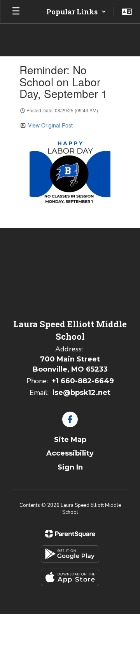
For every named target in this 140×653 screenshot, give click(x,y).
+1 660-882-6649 (83, 381)
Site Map (70, 439)
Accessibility (70, 453)
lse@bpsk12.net (81, 392)
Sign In (70, 467)
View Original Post (50, 125)
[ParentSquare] (70, 534)
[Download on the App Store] (70, 577)
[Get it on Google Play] (70, 554)
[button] (76, 11)
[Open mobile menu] (16, 11)
